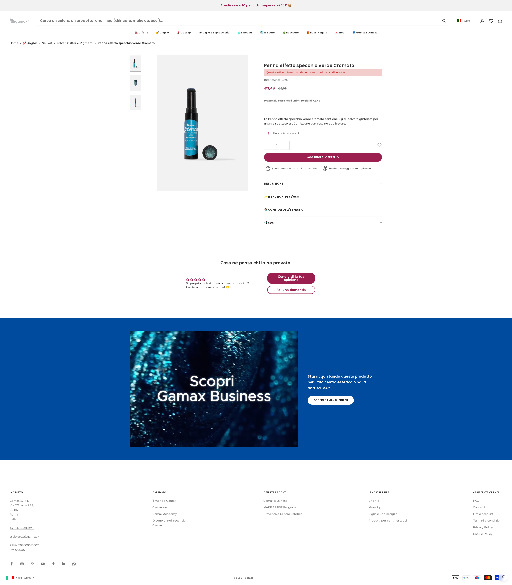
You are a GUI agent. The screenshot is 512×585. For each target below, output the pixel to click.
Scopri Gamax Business (330, 400)
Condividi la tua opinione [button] (291, 278)
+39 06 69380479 (22, 528)
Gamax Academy (164, 514)
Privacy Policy (483, 527)
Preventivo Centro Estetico (282, 514)
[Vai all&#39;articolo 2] (135, 83)
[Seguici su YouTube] (43, 564)
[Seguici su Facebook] (12, 564)
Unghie (373, 501)
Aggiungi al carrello (323, 157)
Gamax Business (275, 501)
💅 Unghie (162, 32)
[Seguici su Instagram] (22, 564)
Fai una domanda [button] (291, 290)
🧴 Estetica (244, 32)
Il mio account (483, 514)
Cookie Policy (482, 534)
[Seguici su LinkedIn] (64, 564)
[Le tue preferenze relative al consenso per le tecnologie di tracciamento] (7, 578)
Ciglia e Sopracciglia (382, 514)
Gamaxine (159, 507)
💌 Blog (339, 32)
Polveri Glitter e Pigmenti (74, 43)
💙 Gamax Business (364, 32)
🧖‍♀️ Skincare (267, 32)
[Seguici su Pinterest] (32, 564)
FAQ (476, 501)
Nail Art (47, 43)
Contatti (479, 507)
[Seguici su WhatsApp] (74, 564)
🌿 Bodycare (291, 32)
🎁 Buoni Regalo (317, 32)
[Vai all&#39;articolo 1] (135, 63)
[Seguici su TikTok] (53, 564)
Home (14, 43)
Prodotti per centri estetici (387, 520)
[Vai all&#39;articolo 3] (135, 102)
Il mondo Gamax (164, 501)
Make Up (374, 507)
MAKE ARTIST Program (279, 507)
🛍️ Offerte (141, 32)
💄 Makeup (184, 32)
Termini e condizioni (487, 520)
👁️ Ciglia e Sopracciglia (214, 32)
